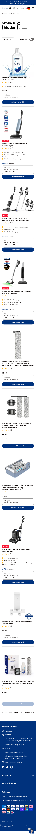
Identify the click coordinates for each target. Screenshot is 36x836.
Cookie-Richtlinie (7, 827)
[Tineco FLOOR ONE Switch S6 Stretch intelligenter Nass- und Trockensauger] (18, 199)
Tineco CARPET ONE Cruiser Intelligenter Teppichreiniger (16, 550)
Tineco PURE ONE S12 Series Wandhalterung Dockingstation (17, 623)
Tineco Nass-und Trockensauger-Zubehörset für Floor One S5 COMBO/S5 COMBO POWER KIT (18, 683)
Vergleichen (24, 39)
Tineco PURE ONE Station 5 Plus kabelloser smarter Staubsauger (16, 292)
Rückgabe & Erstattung (13, 762)
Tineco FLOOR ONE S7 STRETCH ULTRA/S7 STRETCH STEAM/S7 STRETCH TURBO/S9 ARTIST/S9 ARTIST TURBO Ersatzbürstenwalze (18, 364)
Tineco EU (9, 822)
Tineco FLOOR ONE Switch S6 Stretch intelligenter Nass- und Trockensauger (15, 219)
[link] (7, 712)
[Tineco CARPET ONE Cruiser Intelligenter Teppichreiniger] (18, 530)
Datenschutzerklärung (21, 825)
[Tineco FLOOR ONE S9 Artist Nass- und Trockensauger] (18, 124)
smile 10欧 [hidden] (14, 13)
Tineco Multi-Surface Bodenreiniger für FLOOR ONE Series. (15, 79)
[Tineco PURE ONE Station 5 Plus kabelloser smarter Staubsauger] (18, 272)
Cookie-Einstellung (7, 825)
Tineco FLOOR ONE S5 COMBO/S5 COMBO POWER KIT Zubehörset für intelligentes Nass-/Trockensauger (16, 425)
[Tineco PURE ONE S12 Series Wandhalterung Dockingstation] (18, 605)
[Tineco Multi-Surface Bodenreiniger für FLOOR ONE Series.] (18, 61)
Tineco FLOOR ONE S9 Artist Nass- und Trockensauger (15, 145)
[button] (18, 8)
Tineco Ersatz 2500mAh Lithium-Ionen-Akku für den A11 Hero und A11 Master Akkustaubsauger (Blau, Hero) (17, 487)
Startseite (4, 13)
